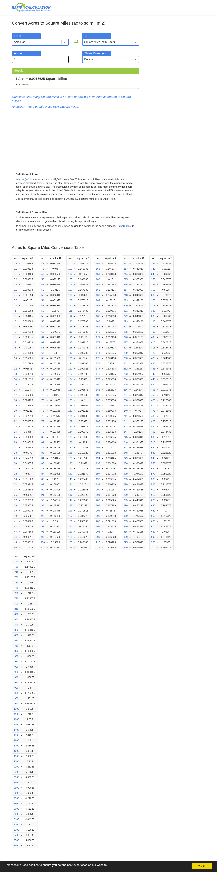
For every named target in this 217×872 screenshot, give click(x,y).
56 (42, 310)
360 (153, 289)
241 (126, 416)
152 (70, 526)
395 (153, 326)
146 (70, 495)
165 (98, 305)
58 (42, 321)
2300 (16, 777)
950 (16, 682)
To (85, 35)
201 (98, 495)
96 (42, 521)
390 (153, 321)
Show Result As (95, 53)
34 (15, 484)
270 (126, 484)
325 (126, 542)
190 (98, 437)
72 (42, 395)
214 (126, 274)
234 (126, 379)
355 (153, 284)
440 (153, 374)
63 (42, 347)
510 (153, 442)
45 (15, 542)
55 (42, 305)
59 (42, 326)
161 (98, 284)
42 (15, 526)
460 (153, 395)
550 (153, 463)
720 (16, 561)
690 (153, 537)
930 (16, 672)
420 (153, 353)
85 (42, 463)
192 (98, 447)
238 (126, 400)
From (17, 35)
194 (98, 458)
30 (15, 463)
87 (42, 473)
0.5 (15, 284)
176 (98, 363)
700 (153, 542)
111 (70, 310)
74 (42, 405)
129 (70, 405)
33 (15, 479)
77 (42, 421)
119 (70, 353)
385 (153, 316)
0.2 (15, 268)
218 (126, 295)
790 (16, 598)
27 (15, 447)
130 (70, 410)
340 (153, 268)
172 (98, 342)
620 (153, 500)
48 (42, 268)
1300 (16, 724)
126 (70, 389)
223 (126, 321)
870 (16, 640)
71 (42, 389)
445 (153, 379)
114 (70, 326)
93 (42, 505)
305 (126, 521)
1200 (16, 719)
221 (126, 310)
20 (15, 410)
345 (153, 274)
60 (42, 331)
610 (153, 495)
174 (98, 353)
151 (70, 521)
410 (153, 342)
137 (70, 447)
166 (98, 310)
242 (126, 421)
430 (153, 363)
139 (70, 458)
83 (42, 452)
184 (98, 405)
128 (70, 400)
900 (16, 656)
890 (16, 651)
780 (16, 593)
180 (98, 384)
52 (42, 289)
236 (126, 389)
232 (126, 368)
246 (126, 442)
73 (42, 400)
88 (42, 479)
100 (43, 542)
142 (70, 473)
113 (70, 321)
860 (16, 635)
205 (98, 516)
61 (42, 337)
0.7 (15, 295)
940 (16, 677)
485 (153, 421)
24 (15, 431)
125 (70, 384)
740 (16, 572)
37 (15, 500)
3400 (16, 835)
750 (16, 577)
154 (70, 537)
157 (98, 263)
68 (42, 374)
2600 (16, 793)
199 (98, 484)
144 (70, 484)
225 (126, 331)
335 (153, 263)
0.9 (15, 305)
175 (98, 358)
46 (15, 547)
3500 (16, 840)
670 (153, 526)
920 (16, 666)
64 (42, 353)
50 (42, 279)
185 (98, 410)
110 (70, 305)
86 (42, 468)
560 (153, 468)
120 (70, 358)
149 (70, 510)
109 (70, 300)
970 (16, 693)
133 (70, 426)
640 (153, 510)
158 (98, 268)
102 (70, 263)
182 (98, 395)
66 (42, 363)
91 (42, 495)
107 (70, 289)
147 (70, 500)
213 (126, 268)
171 (98, 337)
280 (126, 495)
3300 (16, 829)
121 (70, 363)
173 (98, 347)
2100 (16, 766)
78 (42, 426)
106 (70, 284)
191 (98, 442)
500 (153, 437)
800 (16, 603)
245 (126, 437)
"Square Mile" (124, 225)
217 (126, 289)
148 (70, 505)
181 (98, 389)
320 (126, 537)
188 (98, 426)
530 (153, 452)
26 (15, 442)
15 (15, 384)
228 (126, 347)
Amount (19, 53)
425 (153, 358)
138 (70, 452)
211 (98, 547)
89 (42, 484)
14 (15, 379)
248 (126, 452)
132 (70, 421)
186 (98, 416)
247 (126, 447)
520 (153, 447)
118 (70, 347)
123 (70, 374)
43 (15, 531)
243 (126, 426)
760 (16, 582)
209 (98, 537)
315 (126, 531)
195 (98, 463)
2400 (16, 782)
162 (98, 289)
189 (98, 431)
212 (126, 263)
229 (126, 353)
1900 (16, 756)
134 (70, 431)
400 (153, 331)
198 (98, 479)
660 (153, 521)
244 (126, 431)
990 (16, 703)
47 (42, 263)
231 (126, 363)
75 (42, 410)
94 (42, 510)
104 (70, 274)
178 (98, 374)
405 (153, 337)
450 (153, 384)
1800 (16, 751)
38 (15, 505)
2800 (16, 803)
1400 (16, 729)
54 (42, 300)
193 (98, 452)
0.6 (15, 289)
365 (153, 295)
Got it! (202, 866)
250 (126, 463)
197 (98, 473)
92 (42, 500)
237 (126, 395)
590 (153, 484)
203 (98, 505)
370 (153, 300)
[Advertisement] (75, 139)
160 (98, 279)
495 (153, 431)
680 (153, 531)
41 (15, 521)
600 (153, 489)
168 (98, 321)
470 (153, 405)
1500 (16, 735)
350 (153, 279)
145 (70, 489)
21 (15, 416)
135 (70, 437)
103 (70, 268)
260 (126, 473)
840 (16, 624)
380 (153, 310)
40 (15, 516)
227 (126, 342)
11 (15, 363)
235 (126, 384)
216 (126, 284)
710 (153, 547)
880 (16, 645)
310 (126, 526)
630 (153, 505)
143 (70, 479)
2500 (16, 787)
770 (16, 587)
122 (70, 368)
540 (153, 458)
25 (15, 437)
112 (70, 316)
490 (153, 426)
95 (42, 516)
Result (18, 70)
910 (16, 661)
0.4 (15, 279)
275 (126, 489)
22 (15, 421)
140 (70, 463)
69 (42, 379)
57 (42, 316)
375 (153, 305)
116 (70, 337)
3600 (16, 845)
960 (16, 687)
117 (70, 342)
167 (98, 316)
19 (15, 405)
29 (15, 458)
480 (153, 416)
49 (42, 274)
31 (15, 468)
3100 (16, 819)
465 (153, 400)
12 (15, 368)
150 (70, 516)
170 (98, 331)
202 (98, 500)
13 (15, 374)
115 (70, 331)
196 (98, 468)
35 (15, 489)
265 (126, 479)
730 (16, 566)
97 (42, 526)
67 (42, 368)
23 (15, 426)
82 (42, 447)
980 (16, 698)
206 (98, 521)
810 (16, 609)
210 (98, 542)
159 (98, 274)
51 (42, 284)
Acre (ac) (24, 179)
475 (153, 410)
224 (126, 326)
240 (126, 410)
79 (42, 431)
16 (15, 389)
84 (42, 458)
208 (98, 531)
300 (126, 516)
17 (15, 395)
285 (126, 500)
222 (126, 316)
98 (42, 531)
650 (153, 516)
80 (42, 437)
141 (70, 468)
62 (42, 342)
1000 (16, 708)
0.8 (15, 300)
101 (43, 547)
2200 (16, 772)
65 (42, 358)
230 (126, 358)
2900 (16, 808)
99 (42, 537)
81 (42, 442)
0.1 (15, 263)
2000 (16, 761)
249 (126, 458)
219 (126, 300)
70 (42, 384)
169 (98, 326)
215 (126, 279)
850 (16, 630)
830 (16, 619)
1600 (16, 740)
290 (126, 505)
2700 (16, 798)
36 (15, 495)
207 (98, 526)
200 (98, 489)
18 (15, 400)
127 (70, 395)
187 (98, 421)
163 (98, 295)
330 (126, 547)
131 (70, 416)
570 (153, 473)
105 (70, 279)
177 (98, 368)
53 (42, 295)
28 (15, 452)
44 (15, 537)
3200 (16, 824)
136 (70, 442)
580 (153, 479)
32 (15, 473)
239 (126, 405)
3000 (16, 814)
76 (42, 416)
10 (15, 358)
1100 (16, 714)
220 (126, 305)
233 (126, 374)
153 (70, 531)
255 (126, 468)
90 (42, 489)
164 (98, 300)
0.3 (15, 274)
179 (98, 379)
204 (98, 510)
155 (70, 542)
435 (153, 368)
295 (126, 510)
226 (126, 337)
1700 (16, 745)
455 (153, 389)
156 (70, 547)
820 (16, 614)
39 (15, 510)
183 (98, 400)
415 (153, 347)
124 (70, 379)
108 (70, 295)
